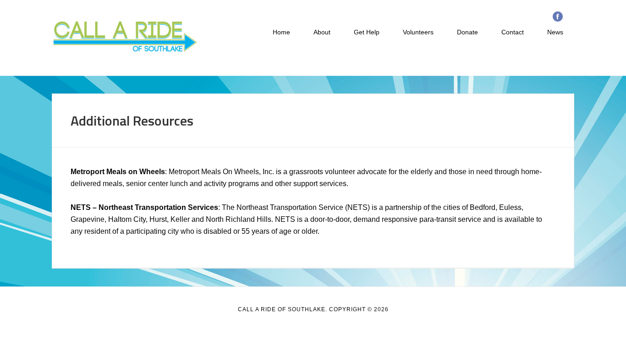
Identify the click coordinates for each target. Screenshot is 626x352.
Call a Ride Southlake (125, 36)
